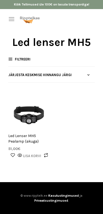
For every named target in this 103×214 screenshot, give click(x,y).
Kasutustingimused (63, 196)
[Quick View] (19, 155)
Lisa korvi (32, 156)
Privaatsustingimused (51, 200)
